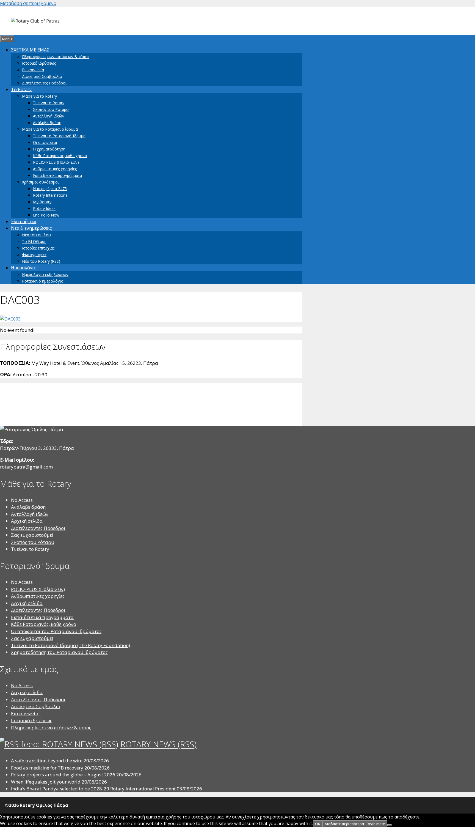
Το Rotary (21, 89)
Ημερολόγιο (24, 268)
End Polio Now (46, 215)
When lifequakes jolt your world (46, 782)
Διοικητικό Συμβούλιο (42, 76)
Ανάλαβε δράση (47, 122)
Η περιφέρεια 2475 (50, 188)
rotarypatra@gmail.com (26, 467)
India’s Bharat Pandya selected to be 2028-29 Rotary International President (93, 788)
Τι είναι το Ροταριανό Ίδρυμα (59, 135)
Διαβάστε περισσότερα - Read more (355, 823)
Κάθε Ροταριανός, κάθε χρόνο (60, 155)
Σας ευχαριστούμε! (32, 535)
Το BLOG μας (34, 241)
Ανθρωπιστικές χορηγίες (55, 168)
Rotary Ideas (44, 208)
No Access (22, 500)
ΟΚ (317, 823)
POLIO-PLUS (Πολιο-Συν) (56, 162)
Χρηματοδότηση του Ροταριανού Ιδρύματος (59, 652)
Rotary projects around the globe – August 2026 (63, 774)
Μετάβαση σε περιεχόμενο (28, 3)
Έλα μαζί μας (24, 221)
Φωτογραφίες (34, 254)
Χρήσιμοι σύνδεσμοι (40, 182)
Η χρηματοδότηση (49, 149)
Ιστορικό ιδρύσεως (39, 63)
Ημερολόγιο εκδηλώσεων (45, 274)
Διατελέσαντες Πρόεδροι (44, 83)
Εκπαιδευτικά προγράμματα (57, 175)
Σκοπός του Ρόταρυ (51, 109)
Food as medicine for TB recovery (47, 768)
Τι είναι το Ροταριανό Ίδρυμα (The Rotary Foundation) (70, 645)
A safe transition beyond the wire (46, 760)
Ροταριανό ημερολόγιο (42, 281)
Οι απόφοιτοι (45, 142)
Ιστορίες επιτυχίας (38, 248)
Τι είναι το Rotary (48, 102)
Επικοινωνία (33, 69)
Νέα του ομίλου (36, 234)
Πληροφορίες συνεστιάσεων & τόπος (55, 56)
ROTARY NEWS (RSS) (158, 744)
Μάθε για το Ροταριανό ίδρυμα (50, 129)
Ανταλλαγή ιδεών (48, 116)
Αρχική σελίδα (27, 521)
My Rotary (42, 201)
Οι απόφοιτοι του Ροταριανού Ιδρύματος (56, 631)
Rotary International (50, 195)
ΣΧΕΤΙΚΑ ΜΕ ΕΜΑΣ (30, 50)
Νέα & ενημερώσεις (31, 228)
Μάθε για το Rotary (39, 96)
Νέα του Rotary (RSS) (41, 261)
